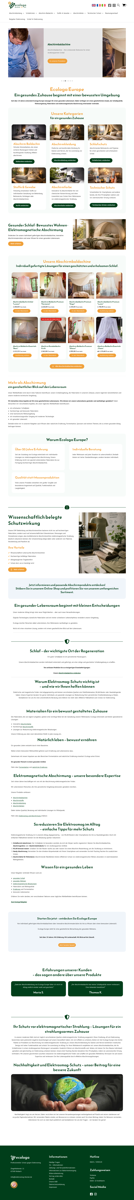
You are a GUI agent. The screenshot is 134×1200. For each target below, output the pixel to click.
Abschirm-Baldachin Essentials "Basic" (24, 347)
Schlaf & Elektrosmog (35, 19)
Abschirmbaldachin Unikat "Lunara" (23, 303)
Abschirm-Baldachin (46, 13)
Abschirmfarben (18, 806)
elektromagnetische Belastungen (25, 884)
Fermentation (24, 767)
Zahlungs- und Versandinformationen (62, 1168)
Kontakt (51, 1179)
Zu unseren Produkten (22, 61)
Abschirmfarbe (78, 13)
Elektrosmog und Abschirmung (29, 816)
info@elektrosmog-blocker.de (21, 1177)
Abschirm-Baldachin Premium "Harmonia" (52, 303)
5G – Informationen (56, 1165)
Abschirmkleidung (15, 13)
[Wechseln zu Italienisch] (103, 5)
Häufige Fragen (54, 1162)
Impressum (53, 1187)
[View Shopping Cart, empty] (124, 5)
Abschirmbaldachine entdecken (70, 673)
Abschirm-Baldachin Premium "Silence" (80, 347)
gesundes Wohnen (19, 881)
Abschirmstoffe (28, 727)
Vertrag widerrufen (56, 1176)
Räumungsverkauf (111, 13)
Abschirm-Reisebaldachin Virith (51, 347)
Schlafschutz (30, 13)
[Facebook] (109, 5)
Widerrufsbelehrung (56, 1173)
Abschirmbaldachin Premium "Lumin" (108, 303)
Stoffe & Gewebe (63, 13)
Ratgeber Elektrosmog (17, 19)
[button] (118, 5)
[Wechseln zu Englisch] (93, 5)
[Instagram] (114, 5)
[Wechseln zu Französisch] (98, 5)
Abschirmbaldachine (20, 798)
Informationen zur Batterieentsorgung (62, 1170)
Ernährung (16, 889)
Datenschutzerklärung (57, 1184)
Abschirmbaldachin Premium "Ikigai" (80, 303)
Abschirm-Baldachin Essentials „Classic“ (109, 347)
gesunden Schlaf (19, 878)
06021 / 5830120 (96, 1162)
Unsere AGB (53, 1182)
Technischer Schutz (94, 13)
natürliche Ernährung (39, 767)
